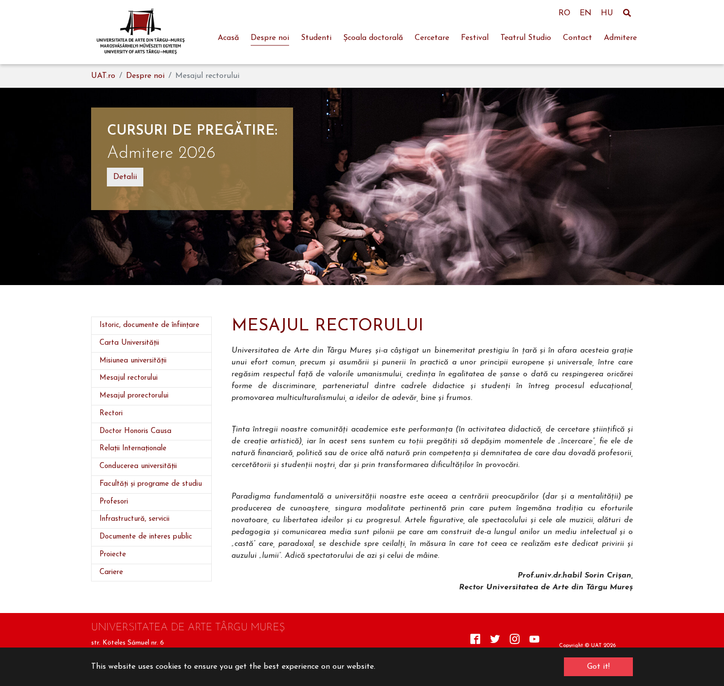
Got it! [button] (598, 667)
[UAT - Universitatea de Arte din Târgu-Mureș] (140, 32)
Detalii (125, 177)
